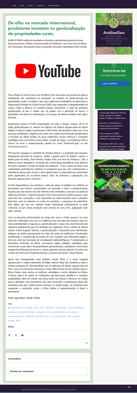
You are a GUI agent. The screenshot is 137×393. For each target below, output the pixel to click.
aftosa (18, 321)
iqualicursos (30, 316)
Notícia (11, 326)
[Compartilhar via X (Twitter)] (16, 335)
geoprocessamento (59, 312)
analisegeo (29, 308)
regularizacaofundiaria (27, 312)
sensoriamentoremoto (16, 316)
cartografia (41, 312)
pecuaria (11, 321)
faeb (69, 316)
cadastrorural (50, 308)
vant (52, 316)
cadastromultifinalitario (76, 308)
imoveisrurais (73, 312)
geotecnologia (61, 308)
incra (41, 308)
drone (48, 312)
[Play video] (48, 70)
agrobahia (76, 316)
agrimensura (12, 312)
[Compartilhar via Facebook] (9, 335)
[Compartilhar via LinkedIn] (22, 335)
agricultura (40, 316)
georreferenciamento (15, 308)
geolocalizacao (60, 316)
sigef (36, 308)
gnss (47, 316)
